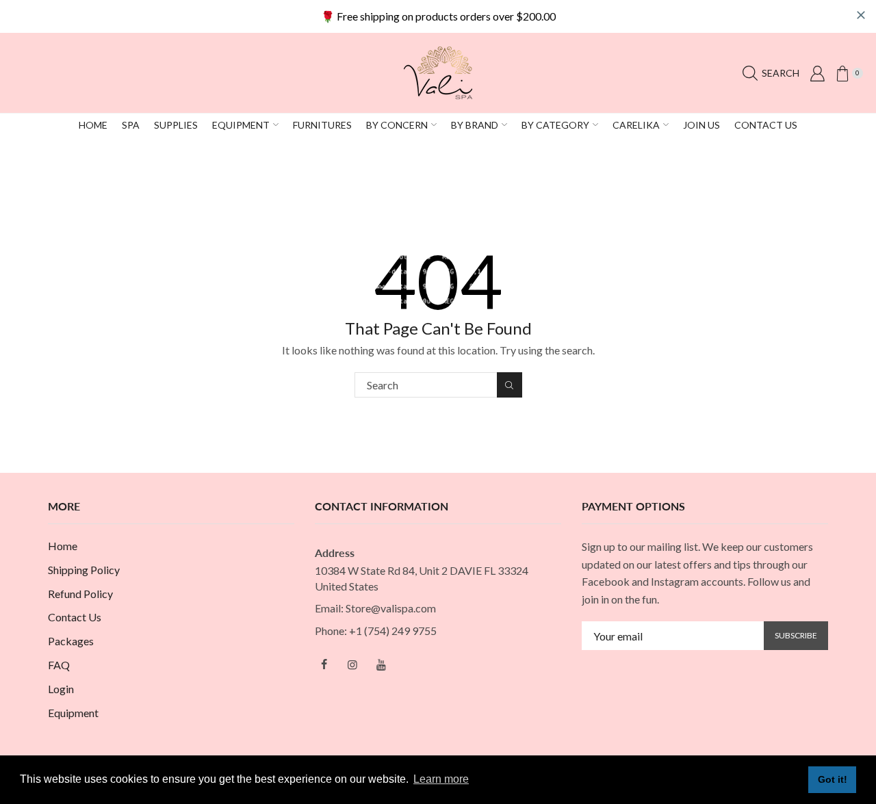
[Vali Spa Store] (438, 71)
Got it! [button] (832, 779)
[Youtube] (381, 664)
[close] (861, 15)
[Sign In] (817, 73)
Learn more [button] (441, 779)
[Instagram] (352, 664)
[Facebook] (323, 664)
